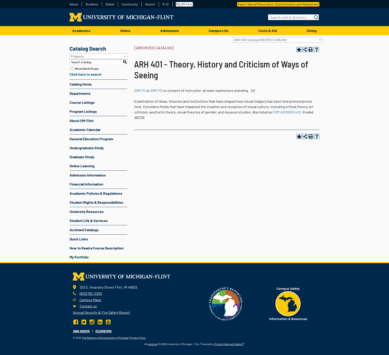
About (74, 4)
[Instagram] (92, 321)
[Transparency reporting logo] (226, 303)
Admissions (169, 30)
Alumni (150, 4)
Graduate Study (82, 157)
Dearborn (103, 331)
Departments (80, 93)
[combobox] (278, 39)
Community (130, 4)
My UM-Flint (184, 4)
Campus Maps (90, 300)
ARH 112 (156, 90)
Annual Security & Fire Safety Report (101, 312)
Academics (81, 30)
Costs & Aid (267, 30)
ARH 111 (140, 90)
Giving (312, 30)
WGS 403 (294, 112)
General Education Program (91, 139)
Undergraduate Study (87, 148)
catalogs (153, 344)
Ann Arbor (81, 331)
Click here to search (86, 74)
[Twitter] (84, 321)
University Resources (87, 211)
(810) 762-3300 (91, 293)
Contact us (88, 306)
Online (125, 30)
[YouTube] (108, 321)
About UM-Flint (82, 120)
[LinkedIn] (100, 321)
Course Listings (82, 102)
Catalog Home (81, 84)
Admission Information (88, 175)
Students (92, 4)
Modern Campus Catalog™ (229, 344)
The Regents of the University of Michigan (105, 337)
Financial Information (86, 184)
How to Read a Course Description (97, 248)
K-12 (166, 4)
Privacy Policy (138, 337)
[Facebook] (76, 321)
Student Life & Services (89, 220)
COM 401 (278, 112)
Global (110, 4)
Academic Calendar (85, 129)
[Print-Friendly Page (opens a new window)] (310, 49)
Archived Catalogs (84, 230)
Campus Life (218, 30)
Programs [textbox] (77, 56)
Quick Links (79, 239)
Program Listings (83, 111)
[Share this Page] (304, 49)
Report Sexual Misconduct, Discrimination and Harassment (278, 4)
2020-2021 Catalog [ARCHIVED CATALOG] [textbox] (260, 40)
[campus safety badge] (288, 303)
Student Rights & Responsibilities (96, 202)
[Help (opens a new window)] (316, 49)
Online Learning (82, 166)
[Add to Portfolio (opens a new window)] (298, 49)
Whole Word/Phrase (86, 68)
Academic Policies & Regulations (96, 193)
